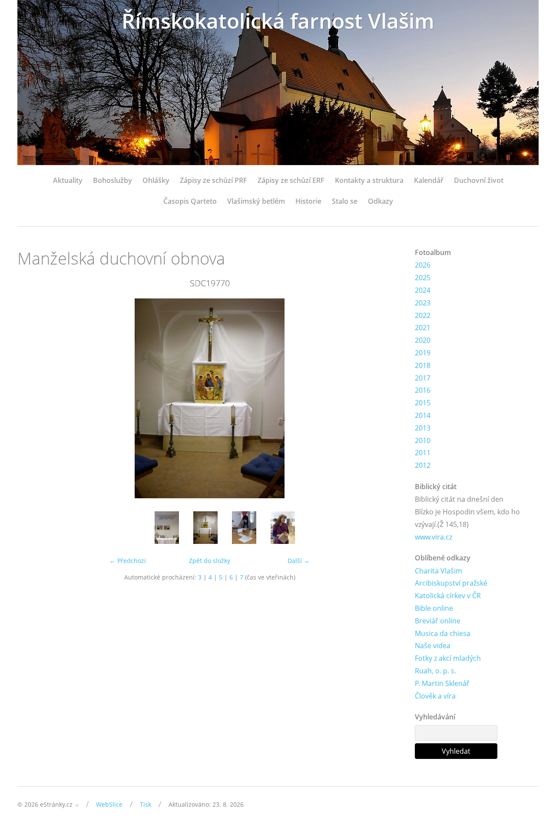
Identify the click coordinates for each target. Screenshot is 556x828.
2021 (422, 327)
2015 (422, 402)
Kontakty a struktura (369, 180)
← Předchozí (127, 560)
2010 (422, 440)
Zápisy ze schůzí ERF (291, 180)
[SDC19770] (205, 527)
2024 (422, 290)
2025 (422, 277)
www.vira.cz (433, 537)
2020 (422, 340)
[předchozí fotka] (31, 398)
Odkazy (380, 201)
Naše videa (432, 645)
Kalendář (428, 180)
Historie (308, 201)
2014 (422, 415)
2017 (422, 378)
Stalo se (344, 201)
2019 (422, 353)
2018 (422, 365)
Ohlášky (155, 180)
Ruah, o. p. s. (435, 671)
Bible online (434, 608)
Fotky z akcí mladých (448, 658)
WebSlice (109, 804)
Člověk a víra (435, 696)
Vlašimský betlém (256, 201)
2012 (422, 465)
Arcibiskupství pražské (451, 583)
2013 (422, 428)
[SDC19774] (244, 527)
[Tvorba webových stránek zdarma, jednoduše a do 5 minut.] (77, 805)
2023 (422, 303)
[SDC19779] (282, 527)
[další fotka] (387, 398)
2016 (422, 390)
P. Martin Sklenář (442, 683)
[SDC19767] (166, 527)
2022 (422, 315)
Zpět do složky (209, 560)
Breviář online (437, 621)
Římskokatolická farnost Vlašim (278, 21)
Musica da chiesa (442, 633)
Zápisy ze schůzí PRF (213, 180)
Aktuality (68, 180)
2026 (422, 265)
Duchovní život (478, 180)
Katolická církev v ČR (448, 595)
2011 (422, 452)
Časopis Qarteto (190, 201)
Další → (299, 560)
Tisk (145, 804)
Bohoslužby (112, 180)
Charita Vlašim (438, 571)
